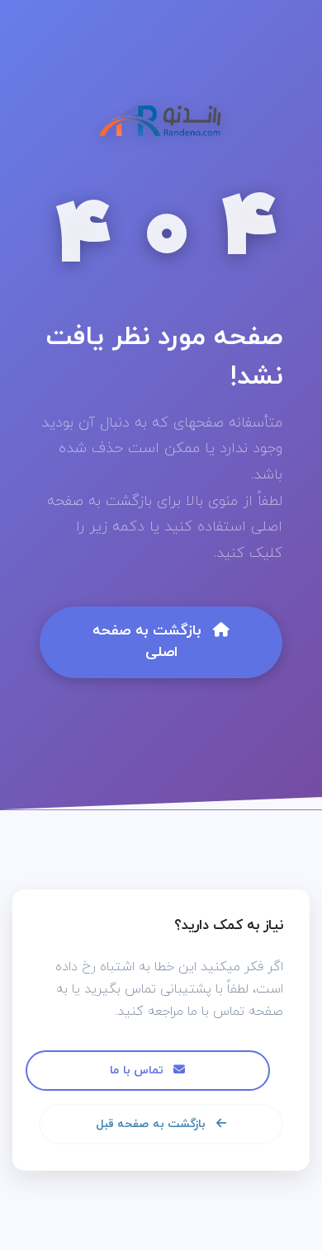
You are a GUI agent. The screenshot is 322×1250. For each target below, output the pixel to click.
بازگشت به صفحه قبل (152, 1124)
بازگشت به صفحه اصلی (149, 641)
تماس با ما (138, 1070)
